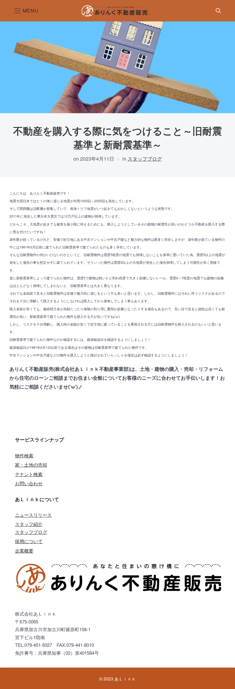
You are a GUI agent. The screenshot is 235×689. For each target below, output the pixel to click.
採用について (29, 541)
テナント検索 (29, 474)
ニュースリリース (33, 515)
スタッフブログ (145, 158)
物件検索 (24, 455)
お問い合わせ (29, 483)
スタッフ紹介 (29, 524)
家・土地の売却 (31, 464)
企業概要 (24, 550)
